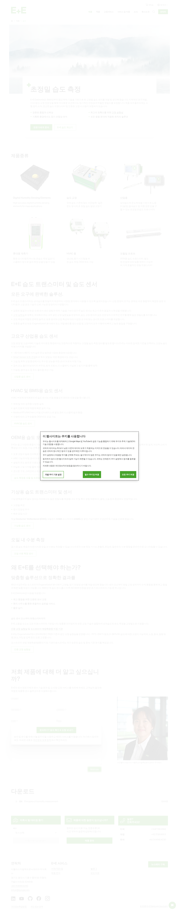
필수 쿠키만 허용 (92, 474)
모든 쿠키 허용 (128, 474)
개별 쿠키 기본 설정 (53, 474)
